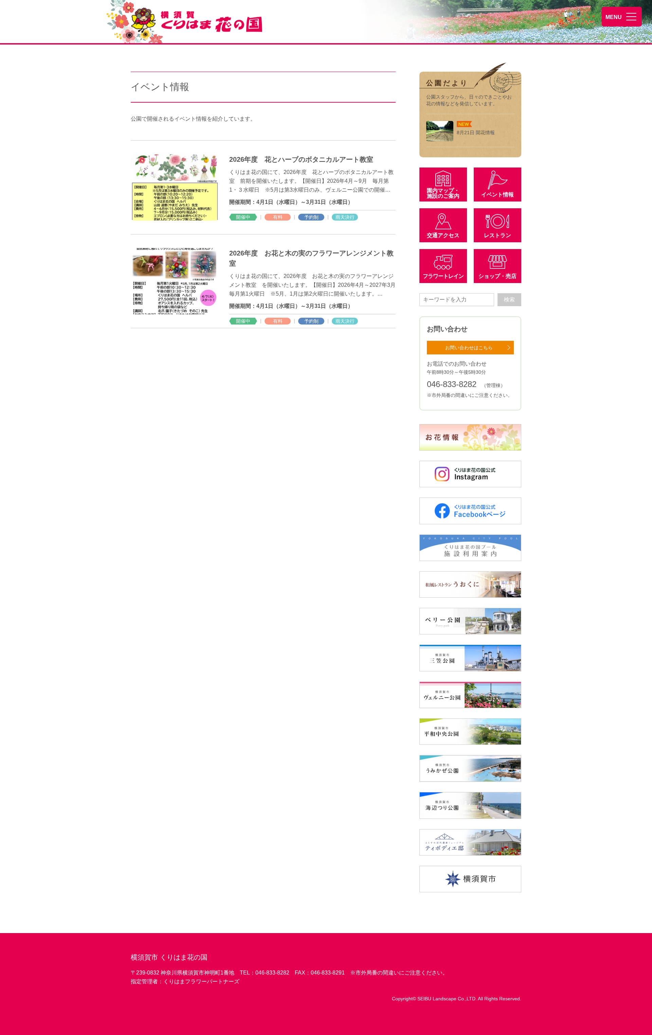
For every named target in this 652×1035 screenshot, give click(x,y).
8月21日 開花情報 (476, 132)
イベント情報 (497, 194)
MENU (613, 17)
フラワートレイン (443, 276)
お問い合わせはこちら (469, 347)
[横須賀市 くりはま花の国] (198, 20)
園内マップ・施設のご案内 (443, 193)
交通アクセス (443, 235)
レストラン (497, 235)
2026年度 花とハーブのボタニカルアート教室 (304, 159)
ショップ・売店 (497, 276)
